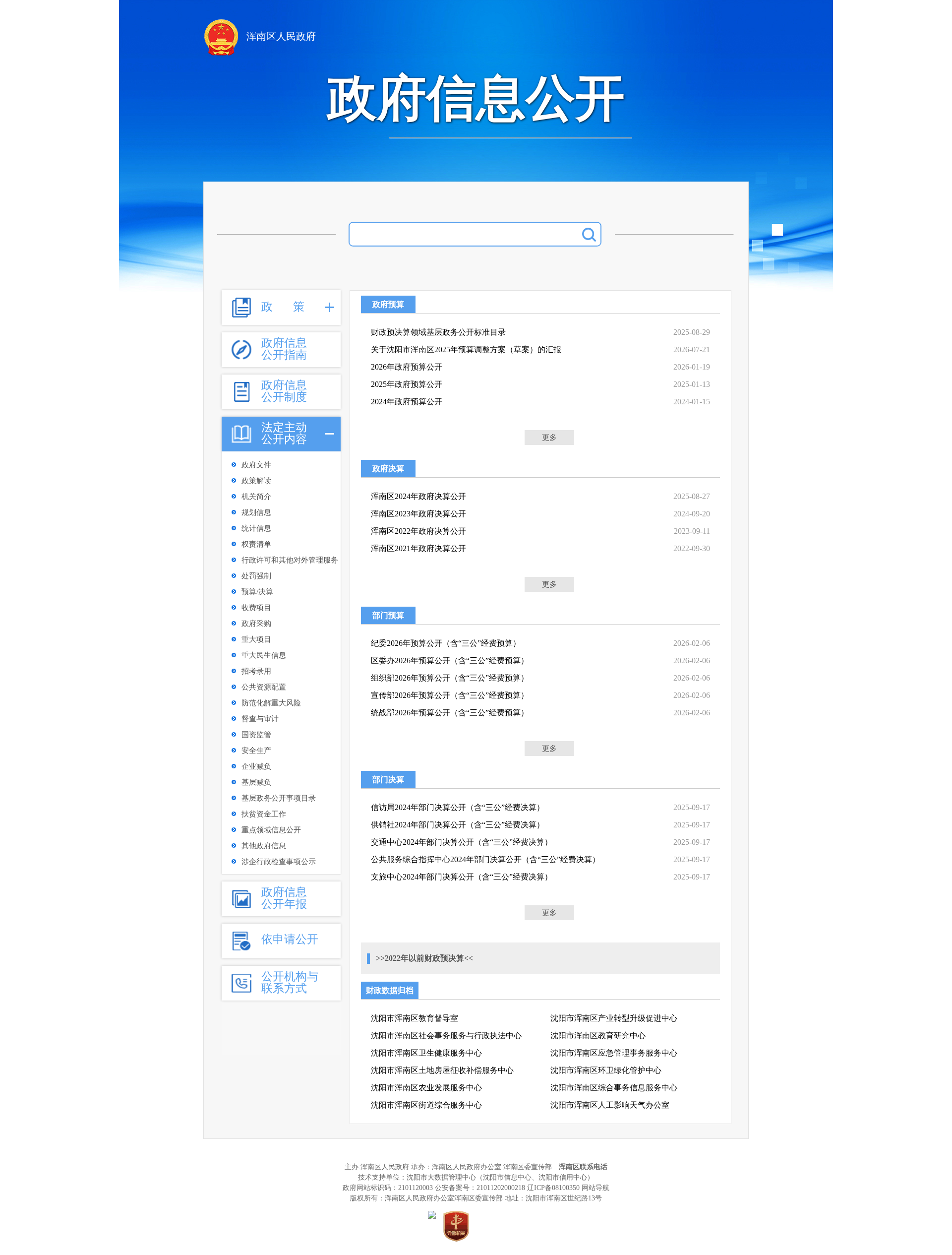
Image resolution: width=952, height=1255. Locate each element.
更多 (549, 437)
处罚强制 (256, 576)
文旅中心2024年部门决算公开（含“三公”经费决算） (461, 877)
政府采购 (256, 624)
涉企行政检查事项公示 (278, 862)
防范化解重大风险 (271, 703)
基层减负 (256, 782)
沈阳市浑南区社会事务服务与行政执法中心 (446, 1035)
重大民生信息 (263, 655)
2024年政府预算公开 (406, 401)
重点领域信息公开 (271, 830)
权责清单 (256, 544)
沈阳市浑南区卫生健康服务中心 (426, 1053)
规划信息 (256, 512)
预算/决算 (257, 592)
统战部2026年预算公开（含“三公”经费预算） (450, 712)
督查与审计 (260, 719)
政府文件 (256, 465)
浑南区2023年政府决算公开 (418, 513)
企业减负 (256, 766)
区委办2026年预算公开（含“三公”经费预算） (450, 660)
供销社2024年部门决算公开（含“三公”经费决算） (457, 824)
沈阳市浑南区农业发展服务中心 (426, 1087)
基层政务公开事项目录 (278, 798)
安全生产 (256, 750)
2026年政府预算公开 (406, 367)
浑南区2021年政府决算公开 (418, 548)
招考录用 (256, 671)
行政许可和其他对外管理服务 (289, 560)
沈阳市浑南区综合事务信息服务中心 (613, 1087)
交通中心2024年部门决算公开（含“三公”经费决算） (461, 842)
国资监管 (256, 735)
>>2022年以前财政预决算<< (424, 958)
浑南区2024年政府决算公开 (418, 496)
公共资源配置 (263, 687)
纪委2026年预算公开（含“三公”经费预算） (446, 643)
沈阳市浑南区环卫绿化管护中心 (605, 1070)
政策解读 (256, 481)
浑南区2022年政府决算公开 (418, 531)
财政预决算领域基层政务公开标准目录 (438, 332)
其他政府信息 (263, 846)
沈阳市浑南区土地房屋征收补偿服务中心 (442, 1070)
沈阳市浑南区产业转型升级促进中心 (613, 1018)
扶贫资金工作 (263, 814)
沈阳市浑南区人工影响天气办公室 (609, 1105)
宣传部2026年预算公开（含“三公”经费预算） (450, 695)
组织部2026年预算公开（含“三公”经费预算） (450, 678)
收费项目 (256, 608)
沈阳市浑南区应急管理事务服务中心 (613, 1053)
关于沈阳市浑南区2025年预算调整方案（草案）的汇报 (466, 349)
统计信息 (256, 528)
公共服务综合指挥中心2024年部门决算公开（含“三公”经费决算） (485, 859)
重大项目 (256, 639)
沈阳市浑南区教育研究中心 (598, 1035)
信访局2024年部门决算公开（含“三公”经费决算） (457, 807)
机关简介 (256, 497)
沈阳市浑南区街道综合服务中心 (426, 1105)
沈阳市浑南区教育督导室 (414, 1018)
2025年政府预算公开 (406, 384)
